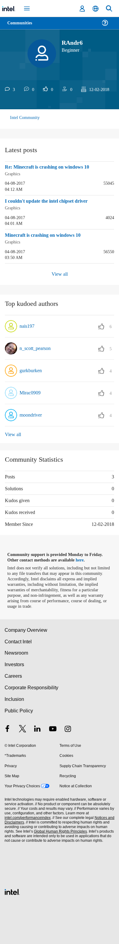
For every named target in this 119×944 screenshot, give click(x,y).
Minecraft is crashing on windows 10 (47, 234)
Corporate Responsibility (32, 686)
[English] (95, 8)
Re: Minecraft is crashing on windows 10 (51, 167)
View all (59, 273)
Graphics (13, 173)
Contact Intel (19, 640)
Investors (14, 663)
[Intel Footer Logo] (12, 889)
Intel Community (25, 117)
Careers (13, 674)
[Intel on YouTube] (53, 728)
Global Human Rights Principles (59, 830)
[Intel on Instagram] (68, 728)
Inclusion (14, 697)
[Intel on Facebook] (7, 728)
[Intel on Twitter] (22, 728)
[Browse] (22, 26)
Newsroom (16, 651)
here (83, 559)
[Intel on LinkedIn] (37, 728)
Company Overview (26, 628)
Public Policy (18, 709)
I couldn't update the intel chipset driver (52, 201)
